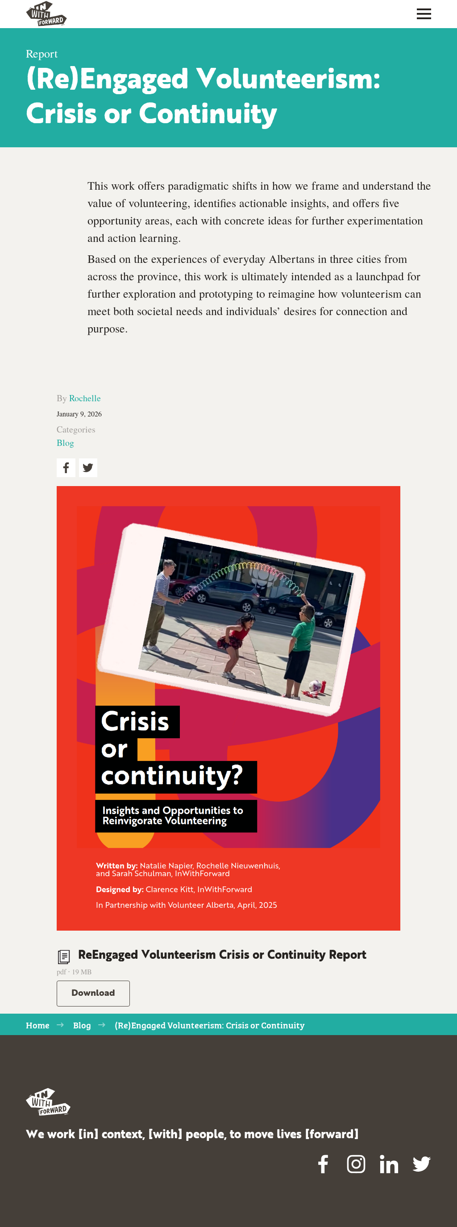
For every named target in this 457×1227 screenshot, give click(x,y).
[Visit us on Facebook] (323, 1164)
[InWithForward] (46, 14)
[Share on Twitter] (88, 467)
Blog (65, 443)
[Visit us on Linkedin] (389, 1164)
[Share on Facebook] (66, 467)
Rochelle (85, 398)
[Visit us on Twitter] (421, 1164)
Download (93, 993)
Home (38, 1024)
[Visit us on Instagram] (356, 1164)
